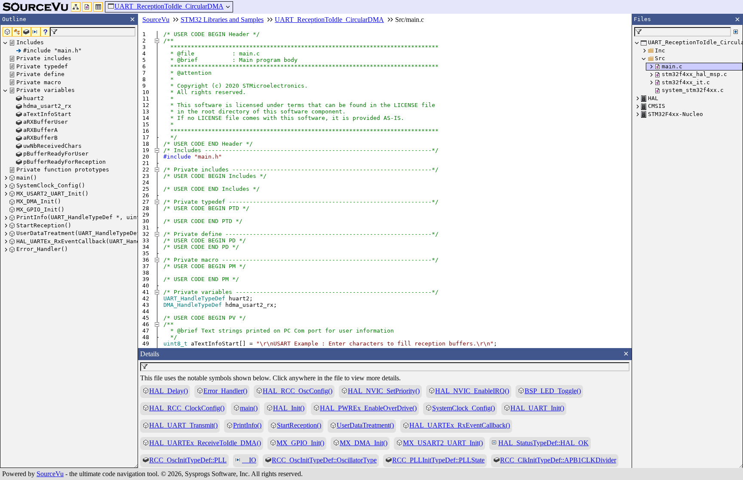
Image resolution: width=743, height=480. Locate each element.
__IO (249, 460)
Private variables (45, 90)
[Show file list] (87, 7)
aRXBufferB (40, 138)
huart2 (33, 98)
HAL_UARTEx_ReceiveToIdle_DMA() (205, 442)
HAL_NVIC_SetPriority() (384, 390)
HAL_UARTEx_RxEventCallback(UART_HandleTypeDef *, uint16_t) (116, 241)
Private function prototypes (62, 169)
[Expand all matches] (735, 32)
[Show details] (98, 7)
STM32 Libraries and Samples (222, 19)
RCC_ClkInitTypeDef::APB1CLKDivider (558, 460)
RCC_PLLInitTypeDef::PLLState (438, 460)
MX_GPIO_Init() (40, 209)
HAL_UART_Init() (537, 408)
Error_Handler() (42, 249)
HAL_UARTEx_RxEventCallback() (459, 425)
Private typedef (42, 66)
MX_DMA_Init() (38, 201)
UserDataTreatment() (365, 425)
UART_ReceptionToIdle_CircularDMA (169, 6)
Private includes (43, 58)
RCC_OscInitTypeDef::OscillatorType (324, 460)
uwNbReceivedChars (52, 146)
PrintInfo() (247, 425)
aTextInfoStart (47, 114)
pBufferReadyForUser (56, 153)
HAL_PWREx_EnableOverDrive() (368, 408)
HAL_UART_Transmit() (183, 425)
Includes (30, 42)
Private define (40, 74)
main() (26, 177)
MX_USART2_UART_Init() (52, 193)
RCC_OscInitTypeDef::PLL (188, 460)
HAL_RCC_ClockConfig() (186, 408)
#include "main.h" (52, 50)
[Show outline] (75, 7)
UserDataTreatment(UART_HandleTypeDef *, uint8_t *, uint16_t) (119, 233)
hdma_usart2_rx (47, 106)
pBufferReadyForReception (64, 162)
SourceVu (50, 473)
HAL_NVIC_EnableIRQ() (472, 390)
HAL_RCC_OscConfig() (297, 390)
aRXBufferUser (45, 122)
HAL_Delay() (168, 390)
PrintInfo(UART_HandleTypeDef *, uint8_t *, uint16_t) (105, 217)
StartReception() (43, 225)
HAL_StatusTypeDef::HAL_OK (543, 442)
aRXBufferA (40, 130)
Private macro (38, 82)
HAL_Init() (288, 408)
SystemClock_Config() (50, 185)
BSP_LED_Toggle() (553, 390)
